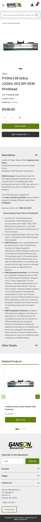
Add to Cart (20, 419)
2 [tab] (20, 429)
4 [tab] (25, 429)
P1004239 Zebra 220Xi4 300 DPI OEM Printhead (20, 408)
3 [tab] (22, 429)
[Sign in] (33, 6)
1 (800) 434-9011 (9, 502)
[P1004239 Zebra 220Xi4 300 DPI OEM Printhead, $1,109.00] (20, 385)
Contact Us (9, 509)
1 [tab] (20, 68)
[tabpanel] (20, 396)
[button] (20, 155)
